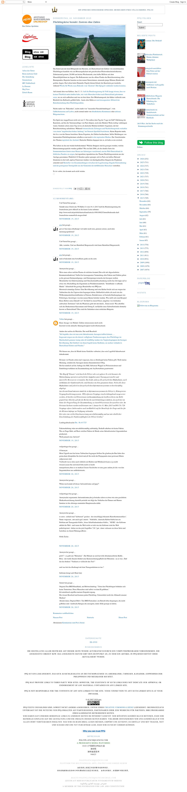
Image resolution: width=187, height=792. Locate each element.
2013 (142, 248)
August (142, 215)
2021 (142, 176)
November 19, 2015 (69, 218)
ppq (60, 225)
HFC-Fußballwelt (28, 83)
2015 (142, 198)
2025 (142, 162)
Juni (141, 222)
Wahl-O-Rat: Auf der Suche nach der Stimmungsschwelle (149, 124)
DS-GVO (93, 642)
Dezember (143, 201)
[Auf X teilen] (83, 188)
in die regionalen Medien (101, 137)
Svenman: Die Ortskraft (153, 40)
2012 (142, 252)
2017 (142, 191)
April (141, 229)
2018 (142, 187)
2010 (142, 259)
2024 (142, 166)
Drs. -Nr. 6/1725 (81, 422)
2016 (142, 194)
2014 (142, 244)
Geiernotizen (27, 80)
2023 (142, 169)
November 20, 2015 (69, 474)
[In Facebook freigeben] (86, 188)
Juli (141, 219)
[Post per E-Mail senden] (75, 188)
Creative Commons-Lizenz (118, 707)
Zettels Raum (27, 92)
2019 (142, 183)
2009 (142, 262)
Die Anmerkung (28, 77)
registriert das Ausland (70, 140)
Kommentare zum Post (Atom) (73, 622)
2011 (142, 255)
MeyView (26, 89)
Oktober (142, 208)
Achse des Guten (28, 70)
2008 (142, 266)
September (143, 212)
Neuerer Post (57, 617)
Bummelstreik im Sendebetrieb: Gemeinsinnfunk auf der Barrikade (154, 113)
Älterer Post (122, 617)
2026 (142, 158)
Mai (141, 226)
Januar (142, 240)
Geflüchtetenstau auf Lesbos (63, 111)
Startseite (90, 617)
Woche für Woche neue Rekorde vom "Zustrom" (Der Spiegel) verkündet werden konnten (93, 85)
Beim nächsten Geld (29, 73)
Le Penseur (26, 86)
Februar (142, 236)
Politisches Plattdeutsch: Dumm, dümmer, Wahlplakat (153, 57)
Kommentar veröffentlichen (63, 613)
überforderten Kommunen (101, 111)
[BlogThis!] (81, 188)
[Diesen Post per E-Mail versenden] (78, 188)
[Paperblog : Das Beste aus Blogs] (144, 285)
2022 (142, 173)
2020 (142, 180)
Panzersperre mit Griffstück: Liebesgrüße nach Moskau (154, 85)
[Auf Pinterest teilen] (89, 188)
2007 (142, 269)
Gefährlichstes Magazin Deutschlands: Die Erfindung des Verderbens (153, 100)
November (143, 204)
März (141, 233)
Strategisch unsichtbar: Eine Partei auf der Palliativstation (152, 71)
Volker (61, 319)
